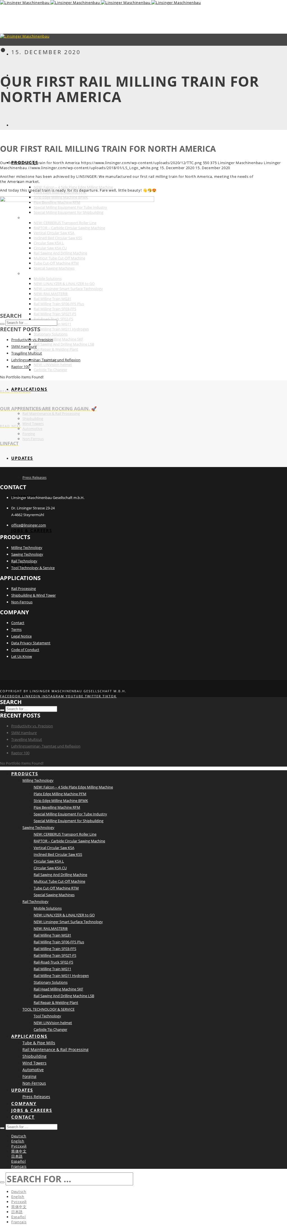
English (17, 1141)
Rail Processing (23, 588)
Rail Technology (24, 561)
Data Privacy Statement (30, 642)
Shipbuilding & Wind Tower (33, 595)
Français (19, 1166)
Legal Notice (21, 636)
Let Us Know (21, 656)
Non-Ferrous (22, 601)
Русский (19, 1146)
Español (18, 1161)
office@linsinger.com (28, 525)
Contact (17, 622)
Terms (16, 629)
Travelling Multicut (26, 353)
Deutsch (18, 1136)
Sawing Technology (27, 554)
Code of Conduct (25, 649)
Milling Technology (26, 547)
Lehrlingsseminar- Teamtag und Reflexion (45, 359)
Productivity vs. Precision (32, 339)
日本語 (17, 1156)
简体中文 (19, 1151)
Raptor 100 (20, 366)
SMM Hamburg (24, 346)
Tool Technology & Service (33, 567)
